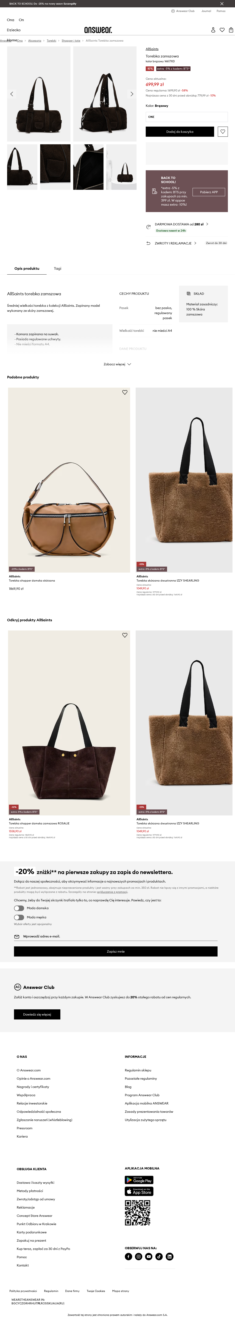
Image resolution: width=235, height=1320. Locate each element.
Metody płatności (30, 1191)
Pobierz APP (209, 192)
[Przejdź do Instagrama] (138, 1257)
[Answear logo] (98, 30)
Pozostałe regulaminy (141, 1078)
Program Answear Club (142, 1095)
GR (25, 1303)
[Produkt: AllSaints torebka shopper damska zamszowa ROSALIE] (69, 722)
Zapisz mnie (116, 951)
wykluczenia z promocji (112, 892)
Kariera (22, 1136)
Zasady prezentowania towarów (149, 1112)
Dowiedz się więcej (37, 1014)
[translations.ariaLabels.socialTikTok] (159, 1256)
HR (29, 1303)
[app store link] (139, 1191)
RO (43, 1303)
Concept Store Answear (34, 1216)
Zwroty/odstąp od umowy (36, 1199)
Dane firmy (72, 1291)
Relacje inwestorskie (32, 1103)
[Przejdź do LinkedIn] (169, 1256)
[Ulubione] (222, 30)
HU (33, 1303)
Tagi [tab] (57, 268)
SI (46, 1303)
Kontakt (23, 1265)
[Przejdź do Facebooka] (128, 1257)
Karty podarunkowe (32, 1232)
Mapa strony (120, 1291)
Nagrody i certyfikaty (33, 1087)
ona (10, 19)
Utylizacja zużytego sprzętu (145, 1120)
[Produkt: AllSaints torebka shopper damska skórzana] (69, 480)
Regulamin (51, 1291)
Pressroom (24, 1128)
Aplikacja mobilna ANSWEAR (146, 1103)
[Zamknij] (222, 3)
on (21, 19)
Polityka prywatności (23, 1291)
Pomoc (22, 1257)
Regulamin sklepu (138, 1070)
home (12, 40)
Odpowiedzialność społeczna (39, 1112)
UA (53, 1303)
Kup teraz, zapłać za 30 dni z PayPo (43, 1249)
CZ (21, 1303)
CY (18, 1303)
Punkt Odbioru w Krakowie (36, 1224)
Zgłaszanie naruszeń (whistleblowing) (44, 1120)
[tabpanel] (117, 322)
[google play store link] (139, 1180)
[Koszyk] (231, 30)
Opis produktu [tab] (26, 268)
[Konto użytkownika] (213, 30)
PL (39, 1303)
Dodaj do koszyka (179, 132)
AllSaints (152, 49)
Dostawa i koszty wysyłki (35, 1183)
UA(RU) (59, 1303)
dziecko (14, 30)
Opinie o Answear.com (33, 1078)
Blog (128, 1087)
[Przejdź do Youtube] (148, 1257)
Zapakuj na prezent (31, 1240)
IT (36, 1303)
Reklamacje (26, 1207)
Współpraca (26, 1095)
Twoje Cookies (96, 1291)
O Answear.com (29, 1070)
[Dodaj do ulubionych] (223, 132)
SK (49, 1303)
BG (13, 1303)
